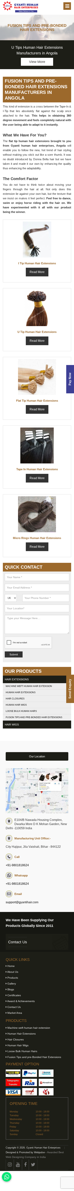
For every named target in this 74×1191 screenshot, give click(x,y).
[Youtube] (18, 1164)
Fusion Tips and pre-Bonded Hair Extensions (34, 717)
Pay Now (70, 379)
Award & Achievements (21, 1001)
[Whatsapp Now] (6, 1177)
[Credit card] (13, 1091)
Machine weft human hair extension (29, 686)
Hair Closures (15, 698)
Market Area (14, 1012)
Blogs (10, 989)
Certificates (14, 995)
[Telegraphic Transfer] (13, 1082)
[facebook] (25, 1164)
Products (12, 977)
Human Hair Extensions (20, 692)
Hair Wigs (12, 724)
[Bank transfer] (46, 1073)
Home (11, 965)
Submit (13, 654)
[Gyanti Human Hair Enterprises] (37, 790)
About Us (12, 971)
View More (37, 62)
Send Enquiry (70, 689)
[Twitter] (33, 1164)
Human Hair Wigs (16, 705)
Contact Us (17, 942)
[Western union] (13, 1073)
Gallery (11, 983)
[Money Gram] (46, 1082)
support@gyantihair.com (22, 902)
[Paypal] (29, 1073)
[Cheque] (29, 1091)
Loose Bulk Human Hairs (21, 711)
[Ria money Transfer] (29, 1082)
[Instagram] (10, 1164)
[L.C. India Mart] (46, 1091)
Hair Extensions (17, 679)
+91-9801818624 (17, 865)
